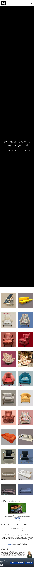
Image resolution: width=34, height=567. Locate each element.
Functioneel (6, 561)
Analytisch (6, 563)
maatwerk (18, 517)
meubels (17, 542)
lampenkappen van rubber (17, 518)
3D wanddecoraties (10, 544)
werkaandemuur (17, 519)
